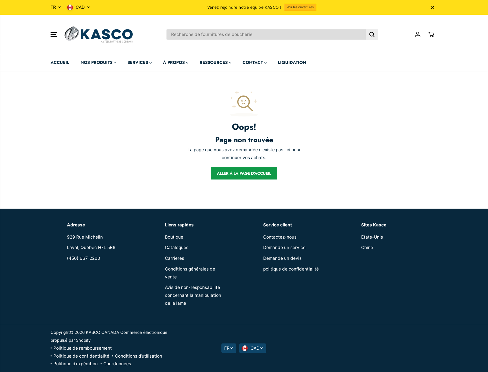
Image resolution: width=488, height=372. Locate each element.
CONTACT (253, 62)
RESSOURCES (214, 62)
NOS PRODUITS (97, 62)
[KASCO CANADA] (98, 34)
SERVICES (138, 62)
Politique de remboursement (82, 348)
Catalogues (176, 247)
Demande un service (284, 247)
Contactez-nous (280, 237)
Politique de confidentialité (81, 356)
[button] (54, 34)
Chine (367, 247)
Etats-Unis (372, 237)
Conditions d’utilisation (138, 356)
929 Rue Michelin (85, 237)
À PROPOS (174, 62)
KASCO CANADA (102, 332)
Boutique (174, 237)
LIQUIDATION (292, 62)
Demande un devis (282, 258)
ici (288, 149)
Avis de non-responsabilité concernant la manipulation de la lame (193, 295)
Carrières (174, 258)
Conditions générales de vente (190, 273)
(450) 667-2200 (83, 258)
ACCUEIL (60, 62)
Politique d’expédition (75, 363)
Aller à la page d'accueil (244, 173)
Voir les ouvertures (300, 7)
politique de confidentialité (291, 269)
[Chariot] (431, 34)
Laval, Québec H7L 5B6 (91, 247)
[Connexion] (417, 34)
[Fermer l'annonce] (432, 7)
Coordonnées (117, 363)
